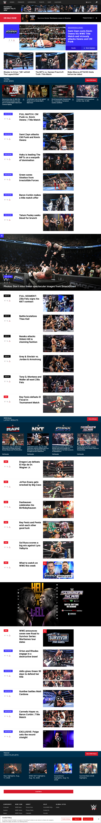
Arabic (57, 807)
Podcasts (21, 2)
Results (73, 48)
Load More (38, 791)
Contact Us (46, 810)
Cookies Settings (66, 819)
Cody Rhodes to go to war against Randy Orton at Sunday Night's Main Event (36, 100)
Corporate (6, 807)
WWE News (18, 807)
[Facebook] (9, 40)
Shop (49, 2)
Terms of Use (29, 807)
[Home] (4, 2)
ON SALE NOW (10, 18)
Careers (5, 810)
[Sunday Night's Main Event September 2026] (38, 91)
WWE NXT (7, 295)
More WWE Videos (92, 753)
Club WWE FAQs (47, 807)
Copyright (28, 813)
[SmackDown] (50, 262)
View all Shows (93, 419)
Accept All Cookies (88, 819)
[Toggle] (14, 40)
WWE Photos (18, 813)
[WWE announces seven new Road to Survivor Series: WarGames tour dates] (58, 638)
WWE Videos (18, 810)
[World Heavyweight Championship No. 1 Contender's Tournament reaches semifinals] (63, 91)
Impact (5, 813)
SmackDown (8, 114)
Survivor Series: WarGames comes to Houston (54, 18)
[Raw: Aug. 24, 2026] (13, 91)
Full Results (5, 454)
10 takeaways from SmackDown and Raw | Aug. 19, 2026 (85, 100)
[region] (50, 819)
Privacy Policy (29, 810)
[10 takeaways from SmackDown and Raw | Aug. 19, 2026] (87, 91)
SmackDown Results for (75, 27)
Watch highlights (90, 48)
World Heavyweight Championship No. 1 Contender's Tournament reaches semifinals (61, 100)
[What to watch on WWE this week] (58, 570)
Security (45, 813)
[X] (11, 40)
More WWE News (91, 80)
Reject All (77, 819)
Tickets (41, 2)
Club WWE (58, 2)
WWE (6, 562)
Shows (12, 2)
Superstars (32, 2)
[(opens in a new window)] (28, 18)
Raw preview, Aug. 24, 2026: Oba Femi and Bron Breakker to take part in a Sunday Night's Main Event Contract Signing (12, 101)
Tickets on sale (87, 18)
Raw (6, 396)
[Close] (98, 819)
